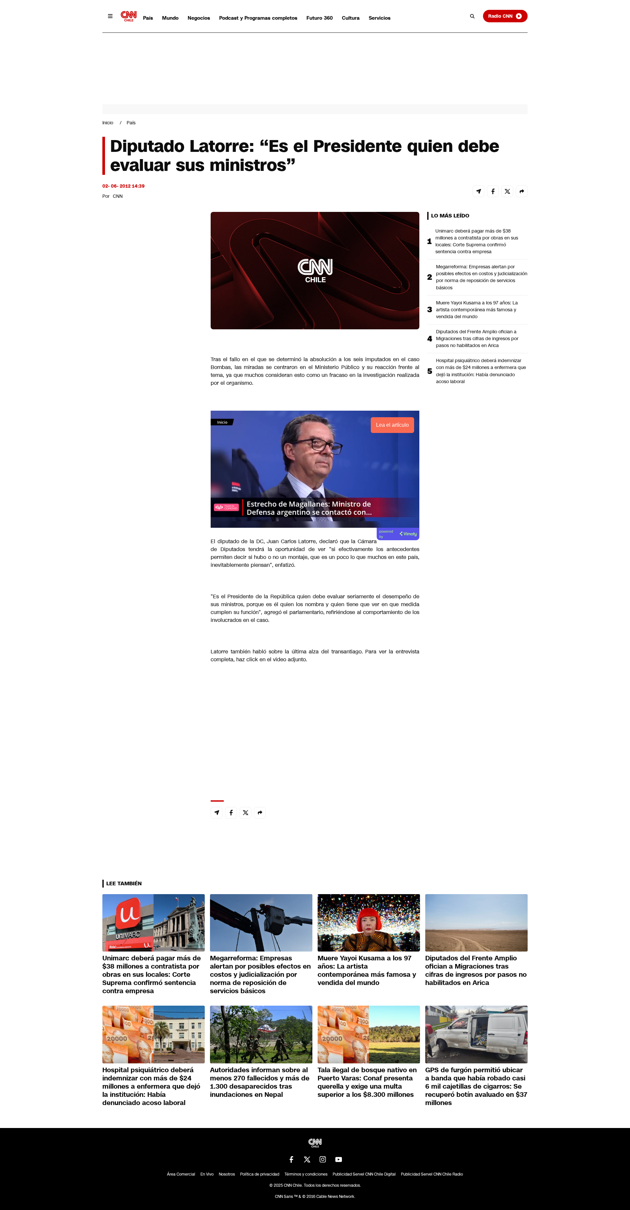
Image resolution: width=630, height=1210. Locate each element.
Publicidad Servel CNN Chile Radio (432, 1174)
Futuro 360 (319, 17)
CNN (118, 196)
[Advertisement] (151, 587)
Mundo (170, 17)
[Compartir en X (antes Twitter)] (507, 191)
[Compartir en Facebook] (493, 191)
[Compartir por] (522, 191)
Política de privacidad (259, 1174)
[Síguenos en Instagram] (323, 1159)
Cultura (351, 17)
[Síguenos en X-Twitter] (307, 1159)
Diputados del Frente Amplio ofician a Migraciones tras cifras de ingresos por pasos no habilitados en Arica (477, 338)
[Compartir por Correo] (478, 191)
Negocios (199, 17)
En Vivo (207, 1174)
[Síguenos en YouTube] (338, 1159)
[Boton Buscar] (472, 16)
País (148, 17)
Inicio (107, 122)
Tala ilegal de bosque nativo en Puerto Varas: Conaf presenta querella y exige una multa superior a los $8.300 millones (367, 1082)
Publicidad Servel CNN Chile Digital (364, 1174)
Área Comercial (181, 1174)
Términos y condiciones (305, 1174)
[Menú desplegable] (110, 16)
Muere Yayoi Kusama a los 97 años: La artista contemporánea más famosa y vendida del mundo (477, 309)
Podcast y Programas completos (258, 17)
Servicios (379, 17)
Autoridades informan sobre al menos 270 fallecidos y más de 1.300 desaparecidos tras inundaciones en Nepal (259, 1082)
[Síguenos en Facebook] (291, 1159)
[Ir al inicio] (128, 16)
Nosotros (227, 1174)
